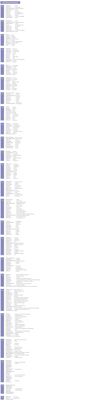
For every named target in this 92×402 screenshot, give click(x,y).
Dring (14, 117)
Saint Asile (23, 305)
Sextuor (17, 225)
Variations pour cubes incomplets (21, 59)
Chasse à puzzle (17, 8)
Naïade (17, 263)
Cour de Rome (17, 26)
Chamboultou (18, 259)
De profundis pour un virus (20, 268)
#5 (13, 55)
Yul (17, 206)
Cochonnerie (22, 212)
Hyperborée (14, 83)
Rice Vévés (15, 156)
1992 (2, 238)
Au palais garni (18, 332)
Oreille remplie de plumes (19, 41)
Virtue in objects (17, 297)
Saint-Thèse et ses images (19, 320)
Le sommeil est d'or (18, 141)
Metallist (16, 310)
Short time (14, 112)
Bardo (17, 226)
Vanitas (18, 274)
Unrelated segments (26, 274)
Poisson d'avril (35, 286)
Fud (16, 189)
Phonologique (16, 252)
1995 (2, 182)
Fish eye (17, 27)
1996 (2, 164)
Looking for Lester (16, 160)
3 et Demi (14, 59)
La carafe (24, 216)
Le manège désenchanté (24, 278)
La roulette (15, 169)
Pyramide (18, 277)
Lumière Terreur (27, 297)
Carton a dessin (17, 353)
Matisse (16, 348)
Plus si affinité (15, 113)
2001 (2, 93)
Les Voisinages (15, 60)
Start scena (26, 300)
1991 (2, 258)
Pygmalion (18, 230)
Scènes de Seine (15, 69)
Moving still (21, 8)
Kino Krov (13, 36)
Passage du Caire (15, 88)
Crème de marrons (21, 253)
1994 (2, 200)
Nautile (15, 398)
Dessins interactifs (16, 166)
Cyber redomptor (15, 84)
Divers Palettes (17, 343)
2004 (2, 49)
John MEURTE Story (19, 221)
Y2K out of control (16, 123)
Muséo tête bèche (19, 202)
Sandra (16, 17)
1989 (2, 290)
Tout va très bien (19, 102)
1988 (2, 314)
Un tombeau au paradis (16, 51)
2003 (2, 65)
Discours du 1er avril (19, 282)
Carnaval (16, 376)
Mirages (18, 199)
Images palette (20, 376)
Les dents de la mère (16, 165)
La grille (17, 16)
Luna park (17, 184)
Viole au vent (18, 212)
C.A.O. (17, 94)
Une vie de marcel (18, 196)
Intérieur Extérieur (20, 244)
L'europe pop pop (23, 309)
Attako (23, 300)
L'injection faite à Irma (16, 50)
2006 (2, 21)
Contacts (17, 31)
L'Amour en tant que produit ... (19, 188)
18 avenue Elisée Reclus (21, 16)
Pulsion (17, 324)
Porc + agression (25, 301)
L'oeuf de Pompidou (15, 65)
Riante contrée (16, 178)
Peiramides (17, 319)
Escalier (18, 398)
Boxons (17, 323)
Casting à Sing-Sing (22, 328)
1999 (2, 124)
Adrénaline (15, 174)
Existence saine (26, 286)
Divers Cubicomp (17, 352)
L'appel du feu (18, 258)
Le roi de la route (30, 278)
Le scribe (14, 80)
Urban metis (15, 151)
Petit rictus (18, 278)
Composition (16, 356)
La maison (23, 203)
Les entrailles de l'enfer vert (17, 126)
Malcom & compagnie (19, 103)
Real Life (13, 40)
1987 (2, 340)
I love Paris (18, 98)
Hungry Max (15, 155)
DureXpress (21, 274)
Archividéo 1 (16, 292)
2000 (2, 107)
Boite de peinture (22, 352)
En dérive (17, 145)
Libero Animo (18, 222)
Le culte (17, 192)
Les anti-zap (20, 357)
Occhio (14, 70)
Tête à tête (16, 301)
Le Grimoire (20, 206)
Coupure (13, 45)
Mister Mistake (24, 202)
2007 (2, 6)
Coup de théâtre (17, 239)
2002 (2, 78)
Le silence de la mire (18, 193)
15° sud (16, 248)
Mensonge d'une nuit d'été (22, 324)
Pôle (22, 13)
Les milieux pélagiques (18, 13)
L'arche (17, 146)
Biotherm (16, 244)
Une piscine (16, 357)
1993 (2, 221)
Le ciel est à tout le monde (19, 137)
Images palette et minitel (18, 369)
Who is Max (19, 155)
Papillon (17, 23)
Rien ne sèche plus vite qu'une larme (18, 131)
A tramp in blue (22, 297)
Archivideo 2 (20, 301)
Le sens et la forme (15, 79)
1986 (2, 361)
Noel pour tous (17, 328)
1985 (2, 385)
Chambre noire (14, 37)
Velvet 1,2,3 (28, 309)
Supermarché (16, 253)
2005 (2, 35)
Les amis (18, 215)
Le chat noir (14, 108)
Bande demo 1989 (17, 300)
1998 (2, 138)
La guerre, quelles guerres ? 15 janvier (24, 215)
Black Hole (17, 183)
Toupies (14, 74)
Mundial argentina (31, 328)
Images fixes (24, 211)
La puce (20, 305)
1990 (2, 275)
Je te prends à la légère (18, 12)
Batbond (15, 159)
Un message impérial (18, 7)
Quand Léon (21, 332)
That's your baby (15, 116)
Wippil (17, 229)
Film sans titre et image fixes (19, 315)
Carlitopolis (13, 41)
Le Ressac (16, 240)
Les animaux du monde (17, 309)
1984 (2, 397)
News (21, 300)
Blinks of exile (18, 93)
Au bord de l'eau (15, 73)
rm (18, 240)
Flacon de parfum (18, 336)
